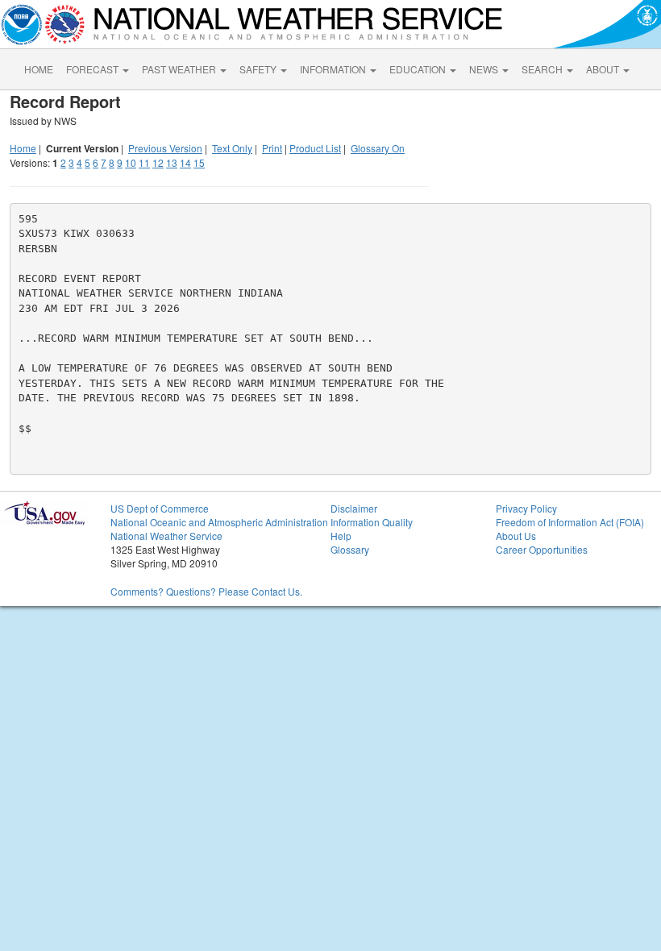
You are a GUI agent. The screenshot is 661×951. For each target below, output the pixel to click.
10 (130, 162)
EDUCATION (418, 69)
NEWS (485, 69)
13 (171, 162)
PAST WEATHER (180, 69)
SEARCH (543, 69)
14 (185, 162)
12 (158, 162)
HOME (38, 69)
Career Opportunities (542, 549)
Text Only (232, 148)
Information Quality (371, 522)
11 (144, 162)
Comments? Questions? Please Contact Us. (206, 591)
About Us (516, 535)
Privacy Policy (526, 508)
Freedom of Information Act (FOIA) (570, 522)
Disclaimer (353, 508)
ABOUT (604, 69)
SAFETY (259, 69)
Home (23, 148)
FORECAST (93, 69)
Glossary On (378, 148)
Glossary (349, 549)
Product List (315, 148)
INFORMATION (334, 69)
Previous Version (165, 148)
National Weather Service (166, 535)
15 (199, 162)
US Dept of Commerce (159, 508)
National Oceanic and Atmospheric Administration (219, 522)
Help (340, 535)
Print (272, 148)
